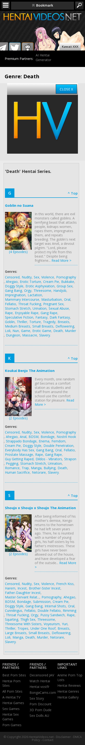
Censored (12, 277)
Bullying (49, 468)
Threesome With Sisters (23, 624)
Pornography (66, 277)
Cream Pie (51, 281)
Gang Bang (13, 290)
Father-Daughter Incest (23, 592)
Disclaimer (63, 737)
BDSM (33, 436)
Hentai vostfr (39, 686)
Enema (44, 441)
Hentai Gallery (68, 697)
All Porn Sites (12, 691)
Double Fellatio (49, 610)
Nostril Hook (66, 436)
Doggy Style (14, 286)
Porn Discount (40, 704)
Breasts (63, 322)
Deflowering (64, 326)
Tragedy (49, 322)
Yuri (65, 624)
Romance (12, 468)
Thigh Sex (27, 619)
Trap (25, 468)
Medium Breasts (17, 326)
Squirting (11, 619)
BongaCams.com (43, 692)
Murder (70, 330)
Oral (67, 299)
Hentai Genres (68, 691)
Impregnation (15, 295)
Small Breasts (42, 326)
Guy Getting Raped (19, 459)
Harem (10, 588)
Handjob (59, 290)
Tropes (22, 628)
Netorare (39, 472)
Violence (47, 277)
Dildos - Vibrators (49, 459)
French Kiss (65, 583)
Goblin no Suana (19, 205)
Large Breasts (15, 633)
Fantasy (41, 317)
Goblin (10, 322)
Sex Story (37, 698)
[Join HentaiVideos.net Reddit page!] (28, 48)
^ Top (73, 193)
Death (58, 330)
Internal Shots (55, 606)
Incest (22, 588)
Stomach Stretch (17, 308)
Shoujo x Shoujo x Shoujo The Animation (40, 507)
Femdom (58, 441)
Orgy (27, 290)
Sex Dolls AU (39, 715)
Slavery (44, 335)
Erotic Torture (30, 281)
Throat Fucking (29, 304)
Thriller (22, 322)
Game (25, 330)
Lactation (35, 295)
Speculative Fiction (19, 317)
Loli (7, 330)
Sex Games (11, 708)
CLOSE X (66, 89)
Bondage (48, 436)
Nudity (27, 277)
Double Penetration (58, 445)
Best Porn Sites (14, 675)
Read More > (61, 260)
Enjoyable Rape (26, 313)
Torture (35, 322)
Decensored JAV (42, 675)
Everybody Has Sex (19, 450)
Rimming (69, 610)
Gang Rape (49, 313)
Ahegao (12, 281)
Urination (40, 308)
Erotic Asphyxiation (40, 286)
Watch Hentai (40, 681)
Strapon (70, 459)
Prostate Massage (19, 454)
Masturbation (51, 299)
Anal (23, 436)
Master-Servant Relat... (22, 597)
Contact (47, 740)
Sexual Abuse (59, 308)
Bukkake (67, 281)
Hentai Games (13, 703)
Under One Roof (42, 628)
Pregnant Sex (53, 304)
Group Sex (64, 286)
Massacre (29, 335)
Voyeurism (52, 624)
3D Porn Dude (40, 710)
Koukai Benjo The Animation (30, 370)
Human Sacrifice (17, 472)
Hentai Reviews (69, 685)
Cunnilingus (13, 610)
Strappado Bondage (21, 441)
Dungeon (13, 335)
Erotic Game (41, 330)
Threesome (42, 290)
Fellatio (10, 304)
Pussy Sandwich (52, 615)
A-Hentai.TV (11, 697)
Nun (16, 330)
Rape (9, 313)
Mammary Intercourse (22, 299)
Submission (42, 601)
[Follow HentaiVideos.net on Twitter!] (15, 48)
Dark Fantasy (60, 317)
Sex (36, 277)
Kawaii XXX (70, 46)
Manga (36, 468)
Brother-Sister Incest (44, 588)
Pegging (12, 463)
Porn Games (11, 725)
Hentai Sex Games (10, 716)
